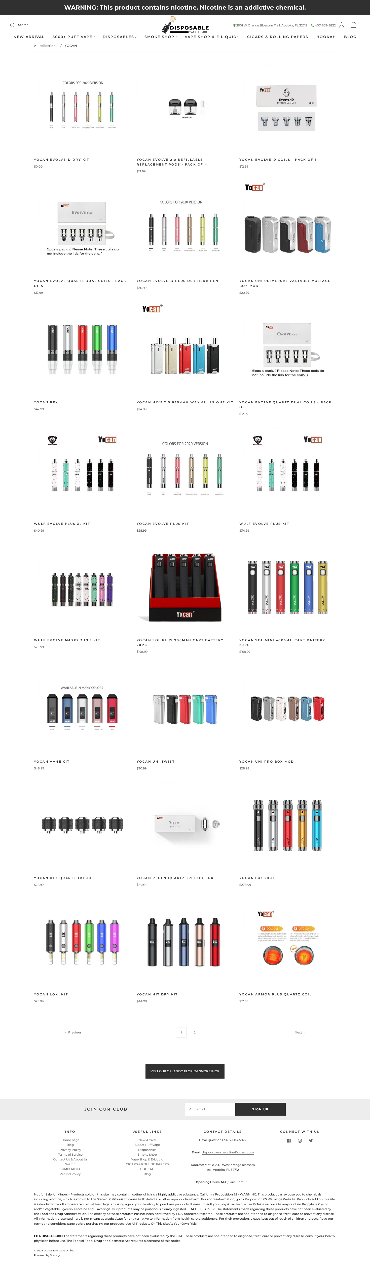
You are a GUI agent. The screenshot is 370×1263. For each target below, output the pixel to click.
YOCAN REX (46, 402)
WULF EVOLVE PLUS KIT (264, 524)
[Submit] (15, 24)
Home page (70, 1140)
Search (23, 25)
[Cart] (354, 25)
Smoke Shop (159, 37)
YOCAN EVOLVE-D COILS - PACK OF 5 (278, 159)
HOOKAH (326, 37)
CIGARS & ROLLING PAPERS (277, 37)
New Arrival (29, 37)
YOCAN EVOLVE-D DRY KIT (61, 159)
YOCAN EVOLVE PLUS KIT (163, 524)
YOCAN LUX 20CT (257, 878)
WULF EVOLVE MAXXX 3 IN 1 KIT (67, 640)
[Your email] (210, 1109)
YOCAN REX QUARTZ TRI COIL (65, 878)
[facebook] (288, 1140)
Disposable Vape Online (59, 1250)
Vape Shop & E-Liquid (211, 37)
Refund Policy (70, 1174)
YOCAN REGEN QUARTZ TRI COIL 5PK (175, 878)
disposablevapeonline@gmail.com (228, 1152)
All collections (45, 46)
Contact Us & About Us (70, 1159)
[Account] (342, 25)
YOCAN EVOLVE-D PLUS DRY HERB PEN (178, 281)
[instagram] (299, 1140)
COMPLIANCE (70, 1169)
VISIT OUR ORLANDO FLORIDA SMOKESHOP (185, 1071)
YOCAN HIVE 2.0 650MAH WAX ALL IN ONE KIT (185, 402)
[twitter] (310, 1140)
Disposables (118, 37)
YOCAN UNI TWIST (156, 761)
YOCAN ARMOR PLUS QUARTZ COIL (275, 994)
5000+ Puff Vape (72, 37)
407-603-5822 (325, 25)
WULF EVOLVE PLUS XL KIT (62, 524)
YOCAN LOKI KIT (51, 994)
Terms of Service (70, 1154)
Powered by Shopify (47, 1255)
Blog (350, 37)
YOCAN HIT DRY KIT (157, 994)
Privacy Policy (70, 1150)
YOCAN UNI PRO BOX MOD (266, 761)
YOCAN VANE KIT (52, 761)
